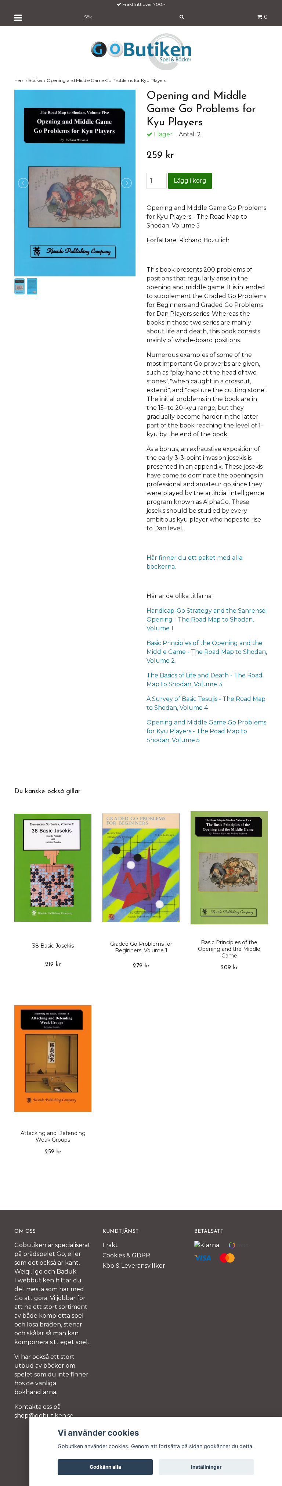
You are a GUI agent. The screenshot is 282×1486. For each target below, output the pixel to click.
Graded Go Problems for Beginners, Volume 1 (141, 947)
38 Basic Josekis (53, 945)
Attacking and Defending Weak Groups (53, 1136)
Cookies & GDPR (126, 1255)
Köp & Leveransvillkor (133, 1265)
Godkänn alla (105, 1467)
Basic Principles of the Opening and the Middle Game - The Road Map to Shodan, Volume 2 (207, 652)
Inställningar (206, 1467)
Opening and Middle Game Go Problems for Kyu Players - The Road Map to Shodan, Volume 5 (206, 731)
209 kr (229, 968)
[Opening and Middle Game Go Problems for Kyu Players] (74, 183)
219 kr (53, 964)
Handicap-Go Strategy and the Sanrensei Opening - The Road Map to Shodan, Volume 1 (207, 619)
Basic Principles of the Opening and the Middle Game (229, 949)
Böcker (37, 80)
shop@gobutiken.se (43, 1415)
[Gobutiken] (141, 51)
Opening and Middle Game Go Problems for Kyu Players (107, 80)
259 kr (53, 1152)
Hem (21, 80)
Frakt (110, 1245)
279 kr (141, 966)
